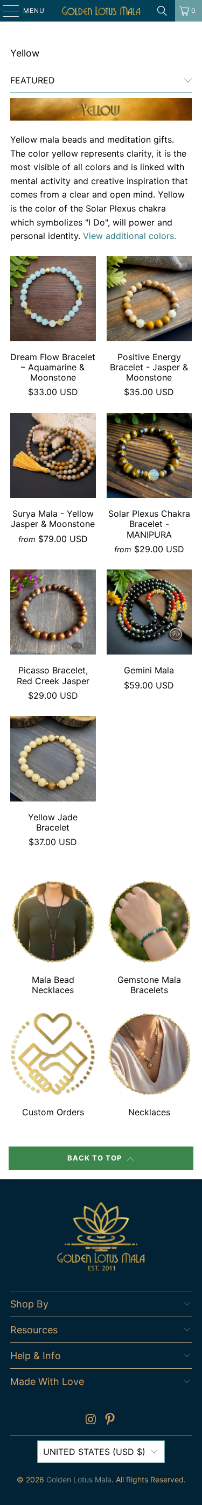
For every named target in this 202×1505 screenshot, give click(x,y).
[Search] (162, 11)
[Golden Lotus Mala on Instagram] (91, 1420)
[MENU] (5, 11)
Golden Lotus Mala (79, 1479)
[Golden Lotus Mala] (101, 11)
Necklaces (149, 1065)
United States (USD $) (94, 1451)
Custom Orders (52, 1065)
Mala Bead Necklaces (52, 938)
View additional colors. (129, 235)
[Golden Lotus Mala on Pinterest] (110, 1420)
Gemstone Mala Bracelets (149, 938)
